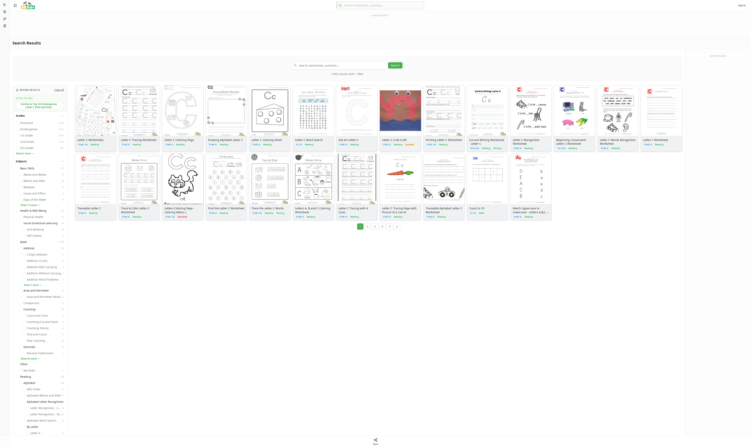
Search (395, 65)
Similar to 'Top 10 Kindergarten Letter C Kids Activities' (39, 105)
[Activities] (5, 19)
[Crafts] (5, 5)
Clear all (59, 90)
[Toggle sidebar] (15, 5)
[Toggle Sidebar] (9, 224)
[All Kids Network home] (27, 5)
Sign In (742, 5)
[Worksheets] (5, 12)
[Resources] (5, 26)
